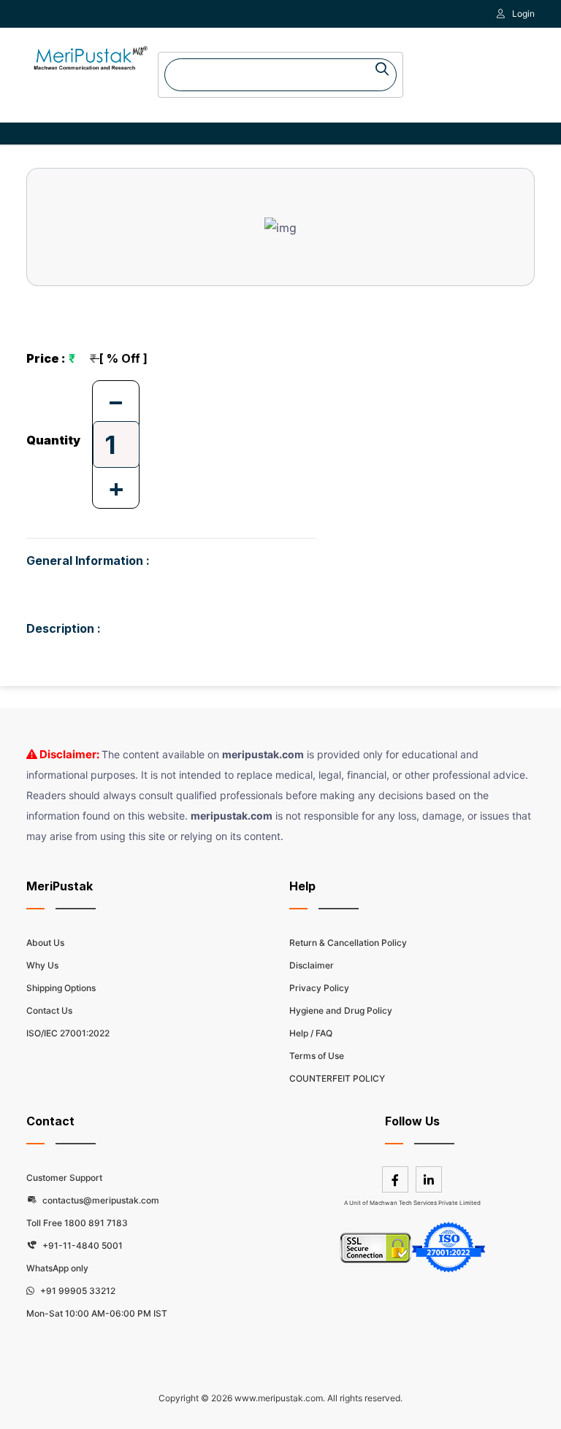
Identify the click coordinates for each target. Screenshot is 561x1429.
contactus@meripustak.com (99, 1200)
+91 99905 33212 (76, 1290)
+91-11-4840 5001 (81, 1245)
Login (523, 13)
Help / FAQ (310, 1033)
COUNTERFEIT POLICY (337, 1078)
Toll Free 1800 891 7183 (77, 1222)
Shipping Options (61, 987)
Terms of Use (316, 1055)
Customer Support (64, 1177)
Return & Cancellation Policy (348, 942)
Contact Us (49, 1010)
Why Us (42, 965)
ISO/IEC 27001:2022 (68, 1033)
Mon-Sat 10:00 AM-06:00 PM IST (96, 1313)
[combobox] (280, 74)
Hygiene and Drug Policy (340, 1010)
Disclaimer (311, 965)
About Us (45, 942)
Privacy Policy (319, 987)
